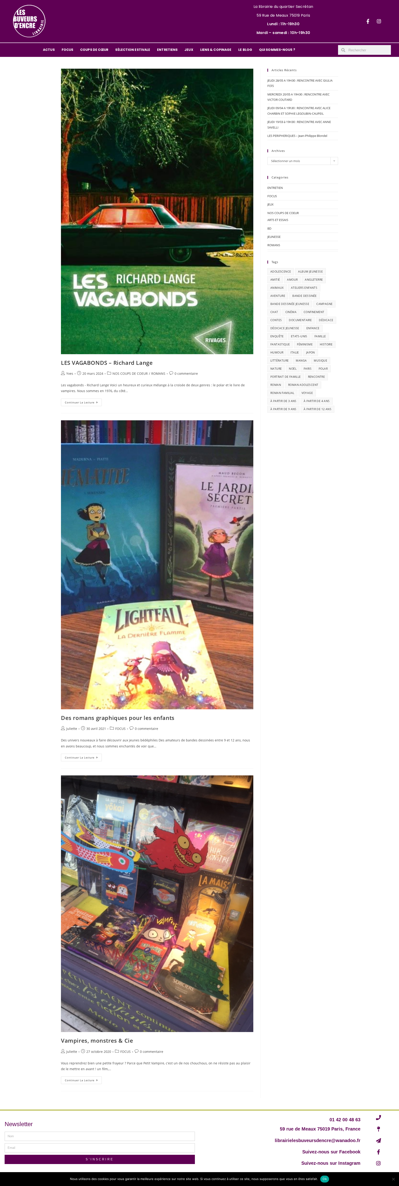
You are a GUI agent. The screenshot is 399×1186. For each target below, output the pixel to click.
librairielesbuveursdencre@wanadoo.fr (317, 1140)
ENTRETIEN (275, 188)
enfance (313, 328)
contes (276, 320)
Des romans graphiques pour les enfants (118, 718)
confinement (314, 312)
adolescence (280, 271)
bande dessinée (304, 296)
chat (274, 312)
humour (276, 352)
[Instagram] (379, 21)
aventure (277, 296)
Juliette (71, 728)
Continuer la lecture (83, 401)
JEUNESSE (274, 237)
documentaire (300, 320)
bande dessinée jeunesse (289, 304)
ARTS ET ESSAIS (277, 220)
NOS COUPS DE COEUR (130, 373)
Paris (307, 369)
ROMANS (158, 373)
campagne (324, 304)
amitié (275, 280)
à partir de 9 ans (283, 409)
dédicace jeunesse (284, 328)
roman (275, 385)
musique (320, 361)
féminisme (305, 344)
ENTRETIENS (167, 49)
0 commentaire (186, 373)
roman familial (282, 393)
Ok (325, 1179)
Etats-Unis (299, 336)
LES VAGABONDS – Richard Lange (107, 362)
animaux (277, 288)
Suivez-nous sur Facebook (331, 1151)
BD (269, 228)
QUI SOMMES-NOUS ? (277, 49)
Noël (292, 369)
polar (323, 369)
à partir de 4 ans (317, 401)
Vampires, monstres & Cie (97, 1040)
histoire (326, 344)
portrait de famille (285, 377)
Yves (69, 373)
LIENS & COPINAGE (216, 49)
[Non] (393, 1179)
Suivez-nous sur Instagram (330, 1163)
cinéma (290, 312)
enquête (277, 336)
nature (276, 369)
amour (292, 280)
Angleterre (314, 280)
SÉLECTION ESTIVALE (132, 49)
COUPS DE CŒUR (94, 49)
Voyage (307, 393)
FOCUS (67, 49)
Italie (294, 352)
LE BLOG (245, 49)
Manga (301, 361)
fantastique (280, 344)
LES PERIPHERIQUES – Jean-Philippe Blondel (297, 136)
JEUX (188, 49)
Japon (310, 352)
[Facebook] (368, 21)
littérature (279, 361)
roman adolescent (303, 385)
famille (320, 336)
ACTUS (49, 49)
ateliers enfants (304, 288)
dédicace (326, 320)
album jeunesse (310, 271)
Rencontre (316, 377)
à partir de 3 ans (283, 401)
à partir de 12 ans (317, 409)
